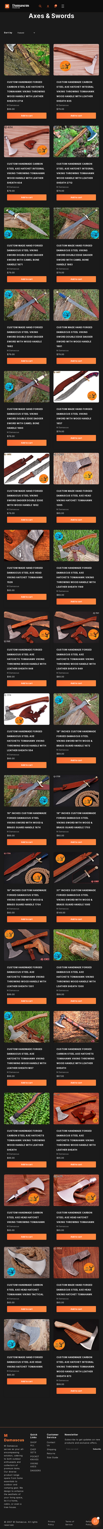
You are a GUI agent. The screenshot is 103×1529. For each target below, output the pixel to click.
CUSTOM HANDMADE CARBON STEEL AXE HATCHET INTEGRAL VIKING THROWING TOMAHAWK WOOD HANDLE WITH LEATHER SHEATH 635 (75, 91)
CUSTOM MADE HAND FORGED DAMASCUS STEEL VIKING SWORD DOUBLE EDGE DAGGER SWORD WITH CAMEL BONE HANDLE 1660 (25, 418)
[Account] (47, 6)
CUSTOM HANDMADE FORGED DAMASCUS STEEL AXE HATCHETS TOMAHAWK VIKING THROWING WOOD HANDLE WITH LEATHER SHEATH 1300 (76, 977)
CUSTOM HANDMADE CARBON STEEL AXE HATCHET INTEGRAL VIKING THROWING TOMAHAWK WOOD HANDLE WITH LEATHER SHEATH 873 (75, 1366)
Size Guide (52, 1457)
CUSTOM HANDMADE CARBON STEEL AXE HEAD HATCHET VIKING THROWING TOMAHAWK (26, 1217)
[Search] (40, 6)
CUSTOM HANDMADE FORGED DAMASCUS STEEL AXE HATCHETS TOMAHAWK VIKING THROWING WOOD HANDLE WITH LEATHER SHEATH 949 (76, 659)
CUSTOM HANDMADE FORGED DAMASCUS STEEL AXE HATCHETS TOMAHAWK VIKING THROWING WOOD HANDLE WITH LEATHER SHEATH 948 (26, 659)
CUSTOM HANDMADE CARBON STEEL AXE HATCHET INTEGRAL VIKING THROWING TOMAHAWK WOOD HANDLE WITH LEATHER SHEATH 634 (26, 173)
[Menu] (63, 6)
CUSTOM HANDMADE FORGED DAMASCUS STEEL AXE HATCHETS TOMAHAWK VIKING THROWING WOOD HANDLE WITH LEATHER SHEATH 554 (26, 741)
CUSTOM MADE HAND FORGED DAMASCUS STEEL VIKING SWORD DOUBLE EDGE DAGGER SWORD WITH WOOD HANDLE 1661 (75, 337)
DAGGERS (35, 1470)
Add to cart (27, 115)
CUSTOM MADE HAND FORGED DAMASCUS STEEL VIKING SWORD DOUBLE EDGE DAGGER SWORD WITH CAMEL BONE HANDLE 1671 (25, 255)
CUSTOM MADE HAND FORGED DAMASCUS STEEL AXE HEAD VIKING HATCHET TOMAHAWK (74, 1290)
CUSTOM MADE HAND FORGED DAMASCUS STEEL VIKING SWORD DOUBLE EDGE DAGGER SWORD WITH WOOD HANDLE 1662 (25, 337)
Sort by (8, 32)
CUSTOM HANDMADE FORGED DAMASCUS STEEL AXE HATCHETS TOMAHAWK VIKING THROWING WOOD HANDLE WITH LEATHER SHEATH (76, 1140)
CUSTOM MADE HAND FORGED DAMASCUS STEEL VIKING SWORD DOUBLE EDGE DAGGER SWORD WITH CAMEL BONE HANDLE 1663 (75, 255)
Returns (51, 1453)
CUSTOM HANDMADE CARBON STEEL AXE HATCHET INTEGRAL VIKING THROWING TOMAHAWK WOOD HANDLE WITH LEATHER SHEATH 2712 (75, 173)
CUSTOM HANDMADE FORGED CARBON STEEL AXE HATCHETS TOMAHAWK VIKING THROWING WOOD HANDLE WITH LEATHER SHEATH (75, 1058)
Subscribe (97, 1449)
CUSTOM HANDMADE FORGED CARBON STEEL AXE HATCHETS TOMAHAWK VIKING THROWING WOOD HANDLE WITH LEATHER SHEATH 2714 (26, 91)
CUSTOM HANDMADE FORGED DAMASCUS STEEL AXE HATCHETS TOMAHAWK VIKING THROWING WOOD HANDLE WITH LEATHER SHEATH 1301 (26, 977)
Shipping (51, 1449)
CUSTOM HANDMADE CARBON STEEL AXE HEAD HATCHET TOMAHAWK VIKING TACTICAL (25, 1290)
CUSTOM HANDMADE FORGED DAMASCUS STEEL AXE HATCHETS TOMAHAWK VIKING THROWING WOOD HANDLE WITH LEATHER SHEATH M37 (26, 1058)
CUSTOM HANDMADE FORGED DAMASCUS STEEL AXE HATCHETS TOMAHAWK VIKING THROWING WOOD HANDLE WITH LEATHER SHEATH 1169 (76, 577)
